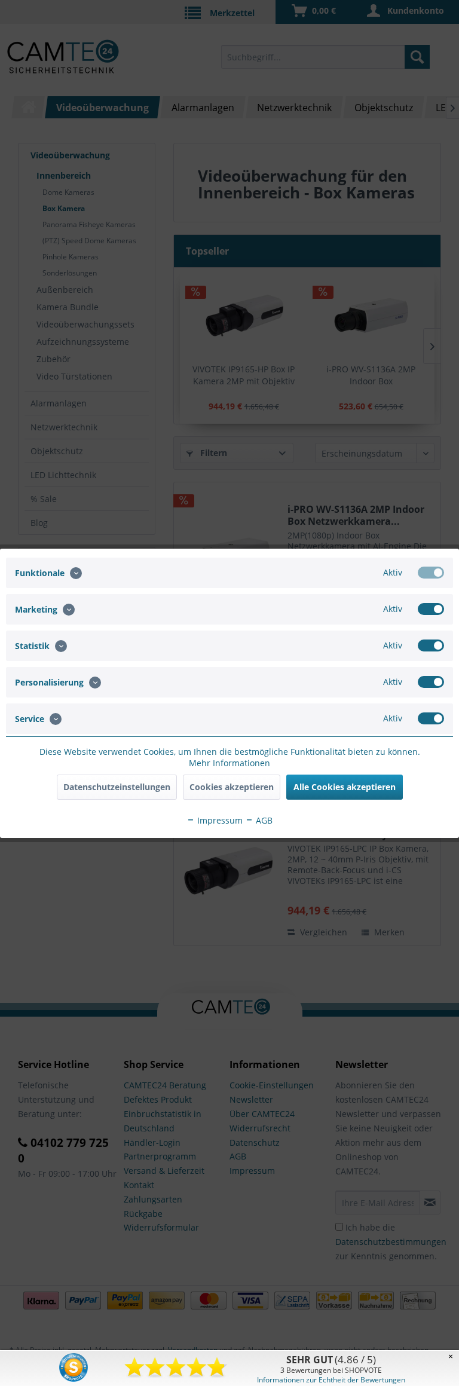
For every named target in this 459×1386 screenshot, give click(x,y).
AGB (263, 820)
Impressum (219, 820)
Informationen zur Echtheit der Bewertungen (331, 1380)
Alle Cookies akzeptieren (344, 787)
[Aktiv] (431, 573)
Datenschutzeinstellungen (116, 787)
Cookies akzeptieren (231, 787)
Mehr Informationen (229, 763)
